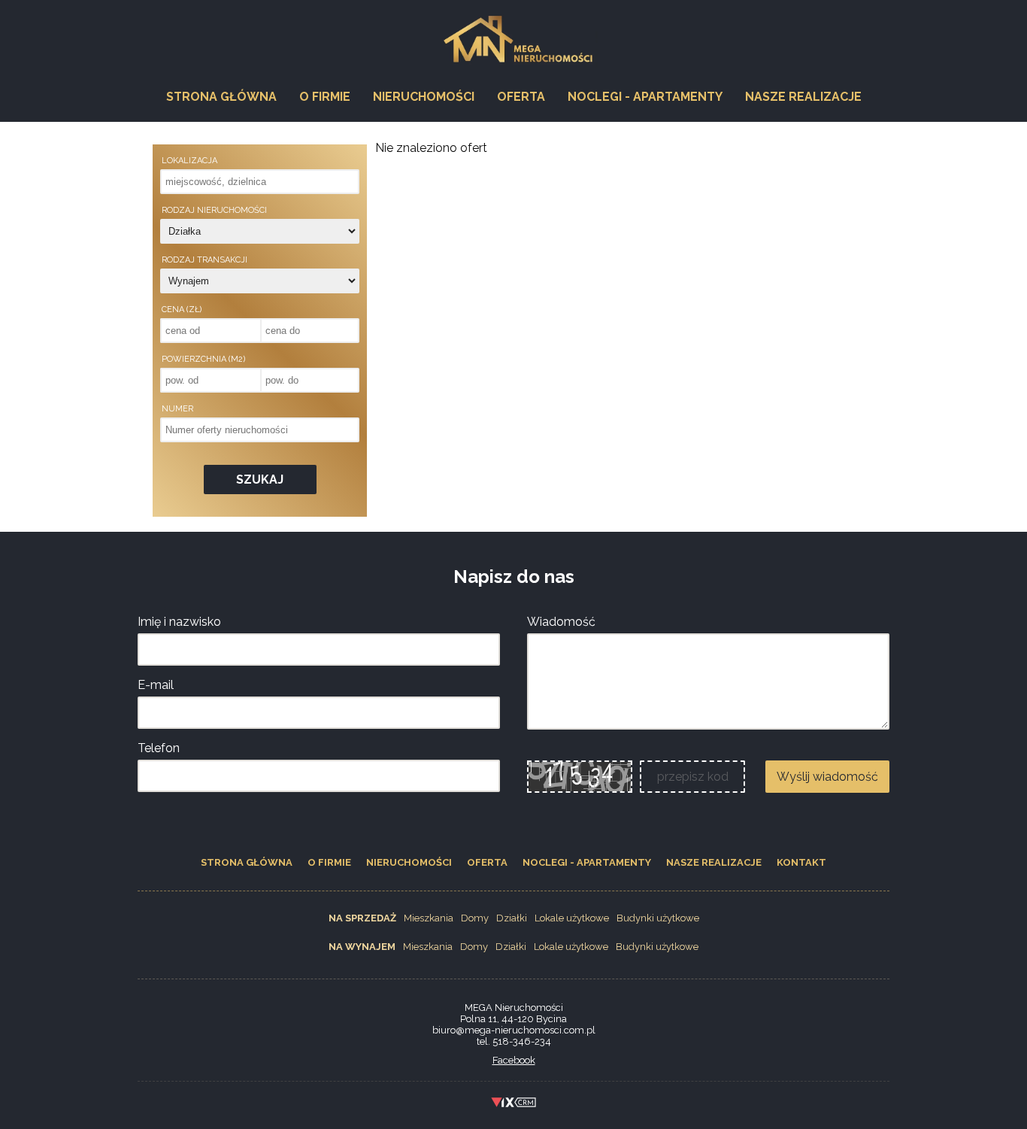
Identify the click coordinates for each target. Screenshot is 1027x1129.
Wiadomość (561, 622)
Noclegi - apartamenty (645, 97)
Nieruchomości (423, 97)
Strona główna (221, 97)
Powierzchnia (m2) (203, 359)
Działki (511, 918)
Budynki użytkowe (658, 918)
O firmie (324, 97)
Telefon (159, 748)
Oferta (521, 97)
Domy (475, 918)
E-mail (156, 685)
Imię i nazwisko (179, 622)
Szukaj (259, 479)
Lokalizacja (189, 160)
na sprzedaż (362, 918)
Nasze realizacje (803, 97)
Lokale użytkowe (572, 918)
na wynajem (362, 946)
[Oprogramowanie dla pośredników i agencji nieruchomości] (514, 1104)
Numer (177, 409)
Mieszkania (428, 918)
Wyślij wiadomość (827, 776)
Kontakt (801, 862)
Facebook (513, 1060)
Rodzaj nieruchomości (214, 210)
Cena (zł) (181, 309)
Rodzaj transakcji (204, 260)
